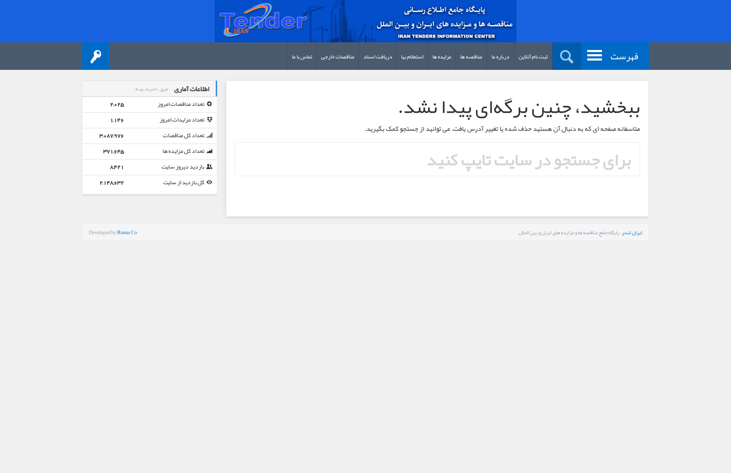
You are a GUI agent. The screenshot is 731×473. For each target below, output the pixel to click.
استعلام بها (412, 56)
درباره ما (500, 56)
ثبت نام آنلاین (533, 56)
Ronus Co (127, 232)
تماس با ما (302, 56)
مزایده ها (441, 56)
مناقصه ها (471, 56)
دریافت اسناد (377, 56)
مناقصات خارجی (338, 56)
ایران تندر (632, 232)
